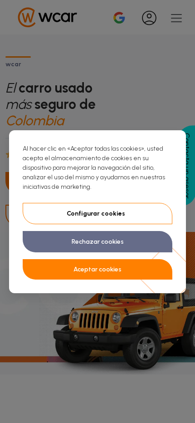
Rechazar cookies (98, 242)
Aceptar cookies (97, 269)
